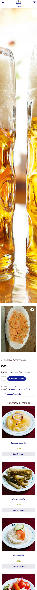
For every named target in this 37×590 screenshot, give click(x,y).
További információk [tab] (13, 394)
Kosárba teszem (16, 379)
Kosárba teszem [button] (19, 454)
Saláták (13, 386)
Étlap (18, 6)
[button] (32, 309)
